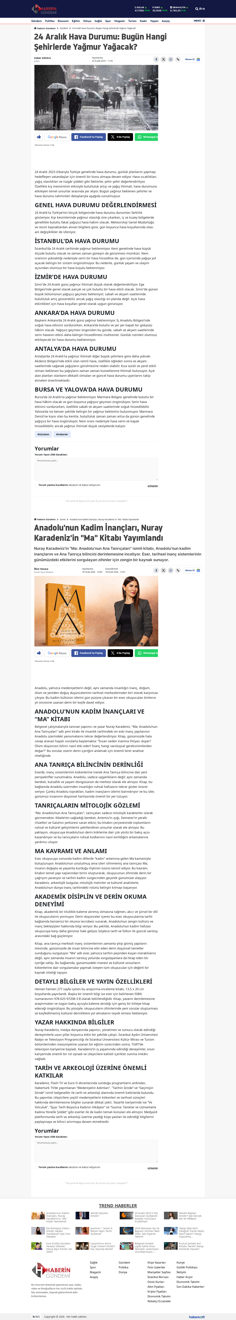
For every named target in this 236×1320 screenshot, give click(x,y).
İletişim (181, 1272)
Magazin (119, 21)
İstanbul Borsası (158, 1277)
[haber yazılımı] (197, 1316)
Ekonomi (63, 21)
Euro (157, 7)
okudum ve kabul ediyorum (69, 485)
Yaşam (154, 21)
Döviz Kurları (156, 1282)
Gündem (36, 21)
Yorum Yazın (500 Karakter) (51, 454)
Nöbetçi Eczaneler (159, 1301)
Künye (181, 1262)
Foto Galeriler (156, 1267)
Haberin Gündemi (46, 28)
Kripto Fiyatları (157, 1291)
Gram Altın (179, 7)
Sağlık (98, 21)
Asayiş (166, 21)
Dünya (87, 21)
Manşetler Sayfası (159, 1272)
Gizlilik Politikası (187, 1267)
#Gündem (43, 434)
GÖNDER (153, 486)
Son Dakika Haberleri (190, 1287)
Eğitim (76, 21)
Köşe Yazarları (157, 1262)
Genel (62, 519)
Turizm (132, 21)
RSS (37, 1316)
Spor (108, 21)
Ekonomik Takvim (159, 1296)
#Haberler (62, 434)
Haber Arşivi (184, 1277)
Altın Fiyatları (156, 1287)
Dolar (140, 7)
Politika (49, 21)
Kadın (143, 21)
